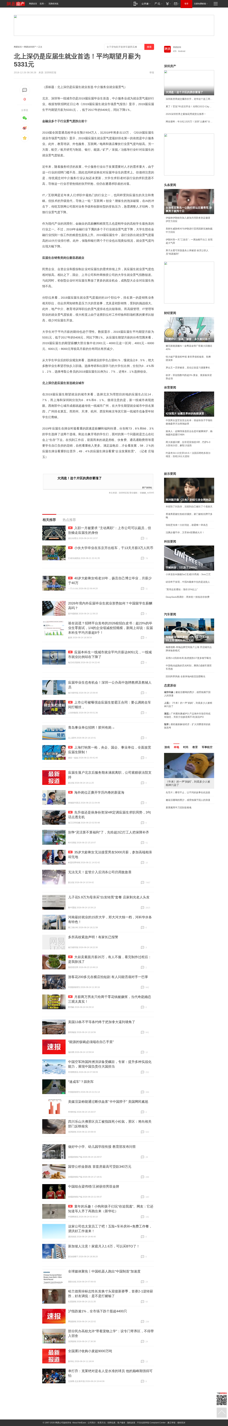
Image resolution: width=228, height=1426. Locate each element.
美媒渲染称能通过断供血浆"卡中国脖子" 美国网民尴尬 (108, 1101)
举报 (151, 72)
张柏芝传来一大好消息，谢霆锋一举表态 (187, 525)
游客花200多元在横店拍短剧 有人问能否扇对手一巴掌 (108, 977)
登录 (186, 4)
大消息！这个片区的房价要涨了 (79, 478)
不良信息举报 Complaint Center (151, 1422)
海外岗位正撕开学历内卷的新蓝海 (99, 792)
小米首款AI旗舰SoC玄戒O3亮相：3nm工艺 (188, 574)
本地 (176, 747)
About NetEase (79, 1422)
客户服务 (121, 1422)
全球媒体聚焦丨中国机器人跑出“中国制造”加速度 (104, 1271)
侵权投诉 (181, 1422)
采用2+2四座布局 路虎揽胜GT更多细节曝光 (188, 658)
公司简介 (92, 1422)
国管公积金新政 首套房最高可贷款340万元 (99, 1166)
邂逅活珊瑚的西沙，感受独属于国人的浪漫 (188, 800)
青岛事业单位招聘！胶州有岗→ (91, 727)
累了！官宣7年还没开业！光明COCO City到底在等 (189, 106)
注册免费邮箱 (200, 4)
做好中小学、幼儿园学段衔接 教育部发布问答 (102, 1146)
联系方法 (102, 1422)
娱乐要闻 (170, 473)
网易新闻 (177, 47)
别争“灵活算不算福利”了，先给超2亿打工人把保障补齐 (108, 832)
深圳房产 (170, 66)
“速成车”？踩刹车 (81, 1082)
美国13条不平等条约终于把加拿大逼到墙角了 (101, 1022)
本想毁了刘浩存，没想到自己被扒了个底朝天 (189, 506)
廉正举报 (171, 1422)
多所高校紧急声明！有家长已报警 (93, 937)
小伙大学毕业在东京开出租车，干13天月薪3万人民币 (113, 548)
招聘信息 (111, 1422)
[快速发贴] (25, 90)
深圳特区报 (50, 72)
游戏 (167, 747)
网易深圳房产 (30, 47)
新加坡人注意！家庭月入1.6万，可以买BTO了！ (104, 1246)
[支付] (168, 3)
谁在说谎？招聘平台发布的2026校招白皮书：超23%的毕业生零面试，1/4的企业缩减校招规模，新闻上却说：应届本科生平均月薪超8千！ (110, 627)
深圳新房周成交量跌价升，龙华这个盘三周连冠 (189, 99)
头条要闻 (170, 185)
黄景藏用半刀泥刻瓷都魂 (178, 807)
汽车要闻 (170, 614)
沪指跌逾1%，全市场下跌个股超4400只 (97, 1311)
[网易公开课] (146, 3)
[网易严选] (158, 3)
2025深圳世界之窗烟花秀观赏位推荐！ (186, 114)
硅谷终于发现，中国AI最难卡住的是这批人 (188, 582)
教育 (195, 747)
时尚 (185, 747)
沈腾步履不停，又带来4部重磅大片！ (185, 532)
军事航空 (207, 747)
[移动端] (135, 3)
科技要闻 (170, 541)
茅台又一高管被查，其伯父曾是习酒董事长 (188, 367)
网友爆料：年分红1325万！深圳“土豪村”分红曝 (189, 121)
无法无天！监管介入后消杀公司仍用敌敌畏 (100, 872)
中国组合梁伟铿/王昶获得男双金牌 (93, 1186)
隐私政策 (131, 1422)
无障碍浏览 (53, 4)
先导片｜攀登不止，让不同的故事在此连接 (188, 792)
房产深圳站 (147, 487)
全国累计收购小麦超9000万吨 (90, 1351)
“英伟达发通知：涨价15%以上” (182, 589)
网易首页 (33, 4)
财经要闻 (170, 313)
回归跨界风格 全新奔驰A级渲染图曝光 (185, 676)
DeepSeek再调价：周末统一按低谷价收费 (187, 597)
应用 (42, 4)
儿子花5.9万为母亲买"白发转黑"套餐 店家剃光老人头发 (109, 897)
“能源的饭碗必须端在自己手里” (91, 1042)
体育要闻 (170, 387)
